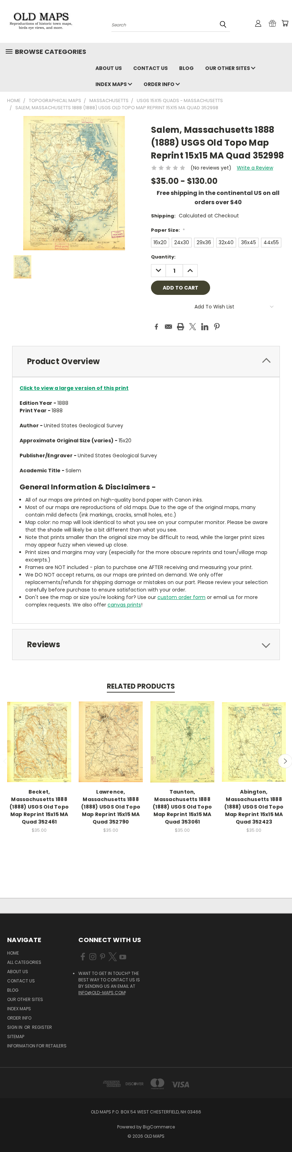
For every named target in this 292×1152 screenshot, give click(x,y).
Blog (186, 68)
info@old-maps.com (101, 993)
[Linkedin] (204, 326)
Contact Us (150, 68)
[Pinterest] (216, 326)
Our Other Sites (228, 68)
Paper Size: (168, 230)
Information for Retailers (37, 1046)
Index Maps (111, 84)
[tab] (146, 361)
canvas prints (124, 604)
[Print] (180, 326)
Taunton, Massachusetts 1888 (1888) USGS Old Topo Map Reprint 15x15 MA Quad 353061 (182, 806)
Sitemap (15, 1036)
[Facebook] (156, 326)
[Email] (168, 326)
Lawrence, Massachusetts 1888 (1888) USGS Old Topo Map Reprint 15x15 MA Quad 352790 (110, 806)
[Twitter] (192, 326)
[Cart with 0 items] (284, 23)
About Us (108, 68)
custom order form (181, 597)
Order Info (160, 84)
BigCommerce (159, 1127)
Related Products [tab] (141, 686)
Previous (281, 1129)
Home (13, 953)
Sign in (15, 1027)
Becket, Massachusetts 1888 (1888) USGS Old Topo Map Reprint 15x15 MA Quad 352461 (39, 806)
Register (42, 1027)
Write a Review (255, 167)
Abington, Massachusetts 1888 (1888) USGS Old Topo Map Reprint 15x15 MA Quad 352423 (253, 806)
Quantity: (163, 256)
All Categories (24, 962)
